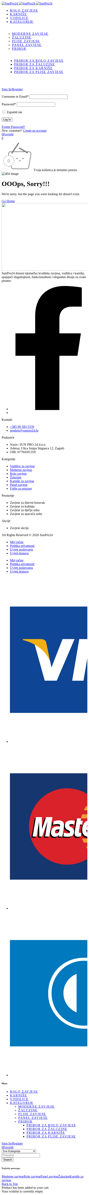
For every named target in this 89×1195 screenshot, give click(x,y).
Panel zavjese (49, 1176)
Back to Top (10, 1184)
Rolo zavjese (32, 1176)
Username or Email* (15, 96)
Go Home (8, 201)
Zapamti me (14, 112)
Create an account (34, 130)
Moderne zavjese (13, 1176)
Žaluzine (64, 1176)
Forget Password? (13, 127)
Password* (9, 104)
